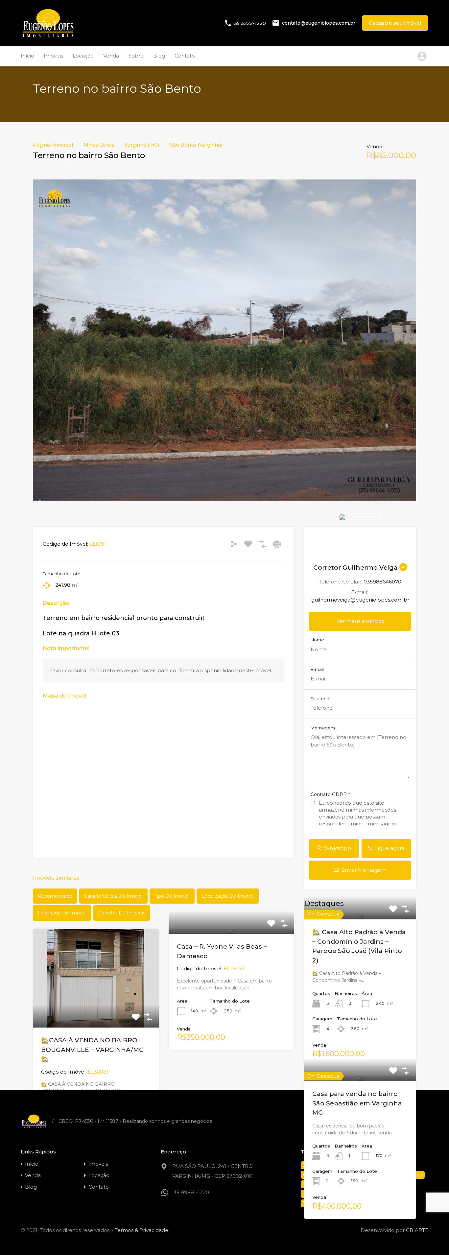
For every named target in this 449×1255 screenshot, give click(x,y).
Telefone (320, 698)
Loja (417, 1175)
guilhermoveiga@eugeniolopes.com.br (360, 600)
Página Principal (53, 145)
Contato (185, 56)
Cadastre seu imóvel (395, 23)
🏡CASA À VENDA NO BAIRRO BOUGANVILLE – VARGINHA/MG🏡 (92, 1049)
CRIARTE (417, 1230)
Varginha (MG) (142, 145)
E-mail (317, 669)
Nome (317, 639)
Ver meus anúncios (360, 621)
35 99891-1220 (191, 1192)
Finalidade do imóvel (62, 913)
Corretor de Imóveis (121, 913)
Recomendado (55, 896)
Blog (159, 56)
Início (27, 56)
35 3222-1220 (250, 23)
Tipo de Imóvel (172, 896)
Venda (111, 56)
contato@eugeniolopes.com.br (318, 23)
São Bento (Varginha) (196, 145)
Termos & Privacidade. (142, 1230)
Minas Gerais (98, 145)
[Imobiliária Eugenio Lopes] (48, 37)
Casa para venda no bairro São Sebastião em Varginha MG (357, 1103)
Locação (83, 56)
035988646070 (382, 582)
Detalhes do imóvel (96, 1008)
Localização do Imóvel (227, 896)
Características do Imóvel (113, 896)
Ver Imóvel (360, 918)
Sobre (136, 56)
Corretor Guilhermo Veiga (356, 567)
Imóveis (53, 56)
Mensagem (323, 727)
